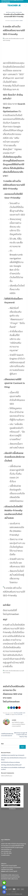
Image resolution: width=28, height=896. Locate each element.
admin (21, 20)
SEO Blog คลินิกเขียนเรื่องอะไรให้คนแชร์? (11, 765)
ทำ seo (16, 714)
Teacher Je (14, 5)
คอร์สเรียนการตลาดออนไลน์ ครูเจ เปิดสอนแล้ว (12, 755)
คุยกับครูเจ (14, 891)
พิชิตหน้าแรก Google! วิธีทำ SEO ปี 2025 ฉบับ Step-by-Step (20, 734)
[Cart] (25, 5)
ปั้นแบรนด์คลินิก (11, 12)
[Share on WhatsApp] (8, 707)
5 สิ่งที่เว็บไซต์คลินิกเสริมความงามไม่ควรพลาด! (7, 734)
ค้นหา (2, 744)
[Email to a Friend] (16, 707)
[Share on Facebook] (11, 707)
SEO (7, 12)
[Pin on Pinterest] (19, 707)
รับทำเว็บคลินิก (19, 12)
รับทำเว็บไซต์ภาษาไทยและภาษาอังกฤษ (10, 762)
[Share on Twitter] (14, 707)
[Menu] (2, 5)
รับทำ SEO (20, 714)
